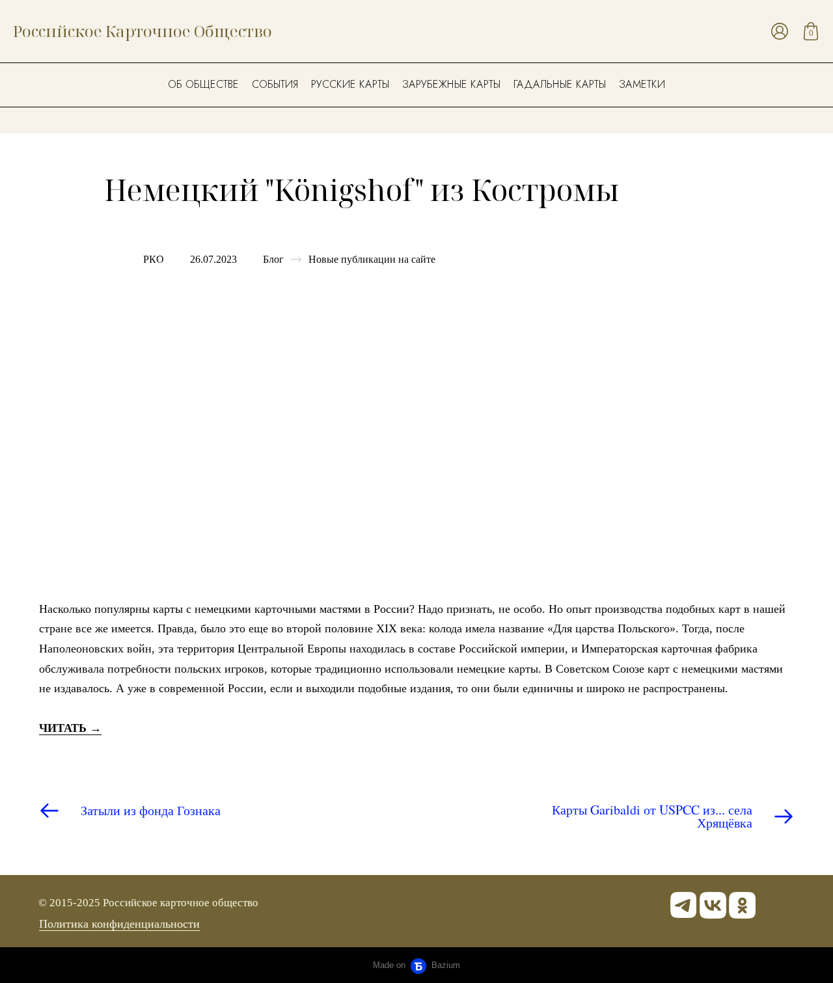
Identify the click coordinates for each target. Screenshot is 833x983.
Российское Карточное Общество (142, 31)
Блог (273, 259)
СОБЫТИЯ (275, 84)
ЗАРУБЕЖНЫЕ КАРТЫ (451, 84)
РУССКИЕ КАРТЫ (350, 84)
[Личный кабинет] (780, 31)
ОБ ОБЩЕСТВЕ (203, 84)
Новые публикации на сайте (371, 259)
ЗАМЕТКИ (642, 84)
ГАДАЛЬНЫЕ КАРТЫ (559, 84)
